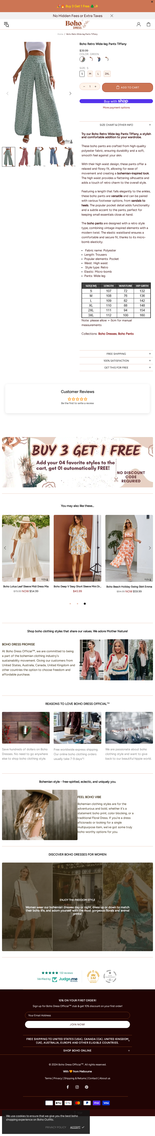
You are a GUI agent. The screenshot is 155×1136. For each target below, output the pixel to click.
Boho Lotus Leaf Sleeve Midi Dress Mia (26, 586)
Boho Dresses (107, 334)
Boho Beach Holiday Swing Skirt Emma (129, 586)
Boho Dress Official (77, 24)
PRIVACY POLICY (55, 1127)
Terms (48, 1078)
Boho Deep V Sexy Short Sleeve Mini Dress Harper (77, 586)
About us (104, 1078)
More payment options (116, 107)
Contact (93, 1078)
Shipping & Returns (75, 1078)
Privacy (57, 1078)
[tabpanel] (77, 558)
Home (60, 34)
